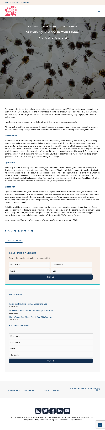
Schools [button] (15, 2)
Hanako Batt (50, 27)
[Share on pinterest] (49, 38)
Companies (25, 2)
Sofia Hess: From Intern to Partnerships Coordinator (32, 310)
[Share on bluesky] (59, 38)
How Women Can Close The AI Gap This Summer (30, 317)
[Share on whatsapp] (55, 38)
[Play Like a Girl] (11, 11)
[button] (99, 11)
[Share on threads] (45, 38)
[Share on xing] (62, 38)
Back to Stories (52, 390)
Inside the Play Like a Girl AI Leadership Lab (28, 304)
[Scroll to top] (100, 425)
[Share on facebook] (39, 38)
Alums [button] (7, 2)
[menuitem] (8, 2)
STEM (62, 27)
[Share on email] (65, 38)
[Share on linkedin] (52, 38)
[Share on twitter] (42, 38)
